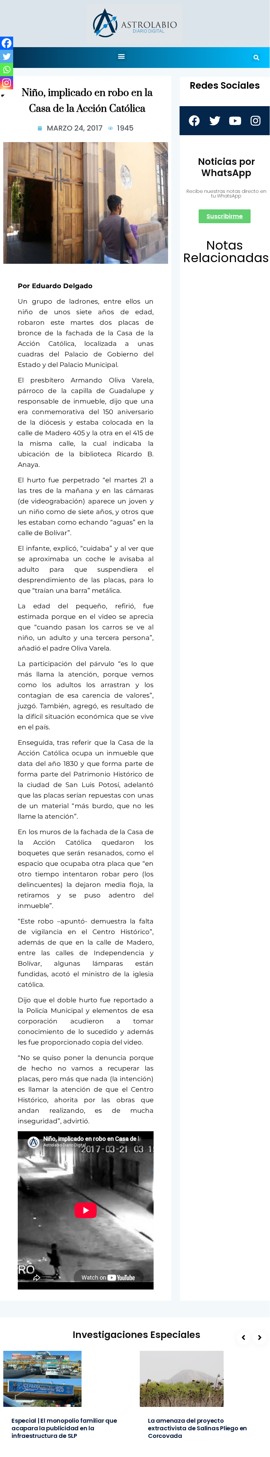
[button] (121, 55)
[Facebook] (6, 43)
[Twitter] (6, 56)
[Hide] (2, 95)
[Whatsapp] (6, 69)
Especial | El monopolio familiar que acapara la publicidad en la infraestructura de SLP (64, 1428)
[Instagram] (6, 82)
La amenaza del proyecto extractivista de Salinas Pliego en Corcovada (197, 1428)
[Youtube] (234, 120)
